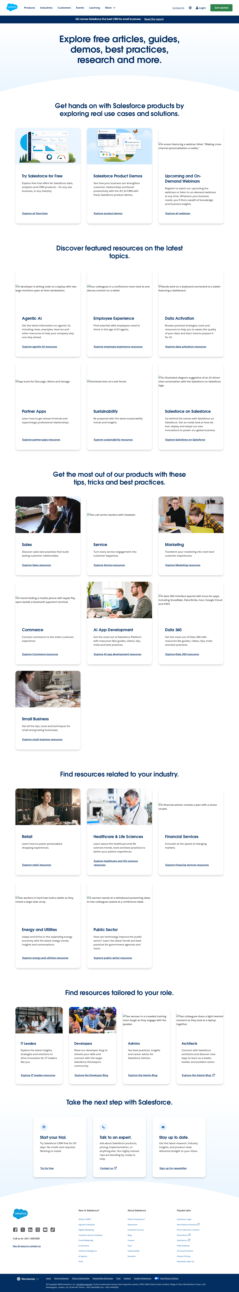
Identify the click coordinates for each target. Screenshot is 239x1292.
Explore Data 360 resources (182, 654)
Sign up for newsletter (172, 1168)
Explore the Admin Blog (142, 1075)
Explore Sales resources (36, 565)
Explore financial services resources (187, 865)
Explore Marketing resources (182, 565)
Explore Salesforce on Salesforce (185, 439)
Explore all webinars (177, 213)
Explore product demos (108, 213)
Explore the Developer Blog (91, 1075)
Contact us (106, 1168)
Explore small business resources (42, 739)
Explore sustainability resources (113, 439)
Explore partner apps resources (41, 439)
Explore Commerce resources (40, 654)
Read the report (154, 19)
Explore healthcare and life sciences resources (116, 863)
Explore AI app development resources (117, 654)
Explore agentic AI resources (39, 346)
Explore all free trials (35, 213)
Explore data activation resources (185, 346)
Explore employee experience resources (118, 346)
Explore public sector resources (113, 958)
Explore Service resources (109, 565)
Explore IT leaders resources (38, 1075)
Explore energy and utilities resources (45, 958)
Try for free (47, 1168)
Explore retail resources (36, 865)
